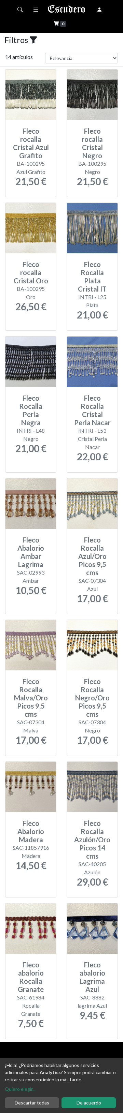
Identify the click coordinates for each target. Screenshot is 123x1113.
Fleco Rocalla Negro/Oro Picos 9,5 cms (92, 697)
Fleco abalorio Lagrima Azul (92, 977)
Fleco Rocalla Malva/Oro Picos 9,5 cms (31, 697)
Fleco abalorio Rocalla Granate (31, 977)
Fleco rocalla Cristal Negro (92, 143)
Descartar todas (32, 1102)
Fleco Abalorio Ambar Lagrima (30, 552)
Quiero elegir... (20, 1089)
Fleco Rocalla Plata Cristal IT (92, 276)
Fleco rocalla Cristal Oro (31, 272)
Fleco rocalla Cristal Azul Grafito (31, 143)
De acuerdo (89, 1102)
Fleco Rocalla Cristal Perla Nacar (92, 410)
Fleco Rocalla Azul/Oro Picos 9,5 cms (92, 556)
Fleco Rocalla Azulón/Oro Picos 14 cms (92, 839)
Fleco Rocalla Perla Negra (30, 410)
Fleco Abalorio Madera (30, 831)
